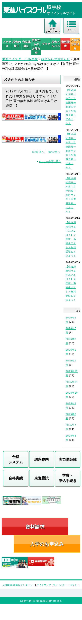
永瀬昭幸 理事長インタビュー (19, 585)
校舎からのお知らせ (36, 46)
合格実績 (16, 478)
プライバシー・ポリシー (66, 585)
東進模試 (41, 478)
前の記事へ (38, 151)
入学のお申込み (47, 544)
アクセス (7, 44)
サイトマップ (44, 585)
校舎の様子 (17, 44)
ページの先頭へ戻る (50, 161)
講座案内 (41, 459)
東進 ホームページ (52, 30)
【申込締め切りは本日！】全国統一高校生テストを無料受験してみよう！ (71, 107)
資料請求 (65, 44)
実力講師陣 (68, 459)
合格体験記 (26, 44)
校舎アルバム (56, 44)
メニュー (71, 30)
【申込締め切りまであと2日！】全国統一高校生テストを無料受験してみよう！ (71, 283)
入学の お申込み (75, 44)
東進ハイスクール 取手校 (20, 59)
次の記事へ (54, 151)
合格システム (16, 459)
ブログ (46, 44)
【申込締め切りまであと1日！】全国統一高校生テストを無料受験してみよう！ (71, 239)
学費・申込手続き (68, 478)
